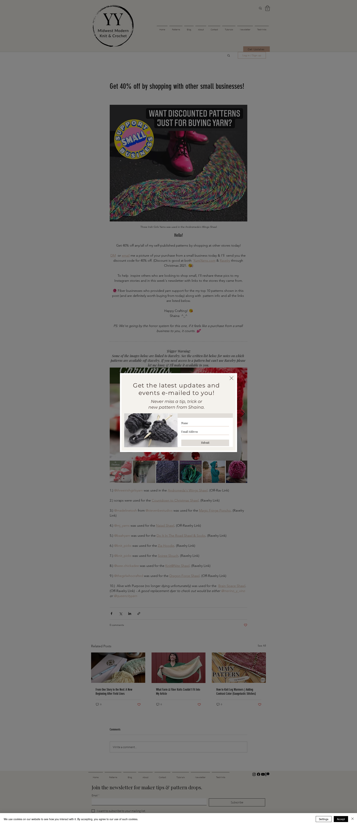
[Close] (352, 819)
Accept (341, 819)
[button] (231, 378)
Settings (323, 819)
